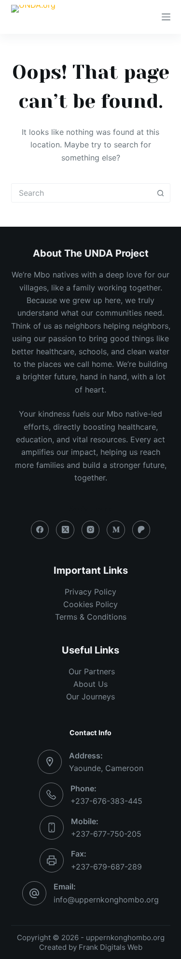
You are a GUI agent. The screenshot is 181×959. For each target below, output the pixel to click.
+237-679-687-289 (106, 867)
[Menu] (166, 17)
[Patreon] (141, 530)
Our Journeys (90, 696)
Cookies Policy (90, 604)
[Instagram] (91, 530)
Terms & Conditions (90, 617)
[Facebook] (40, 530)
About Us (90, 684)
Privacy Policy (90, 591)
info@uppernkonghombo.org (106, 899)
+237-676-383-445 (106, 801)
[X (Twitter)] (65, 530)
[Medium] (116, 530)
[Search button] (161, 193)
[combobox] (82, 193)
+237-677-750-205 (106, 834)
